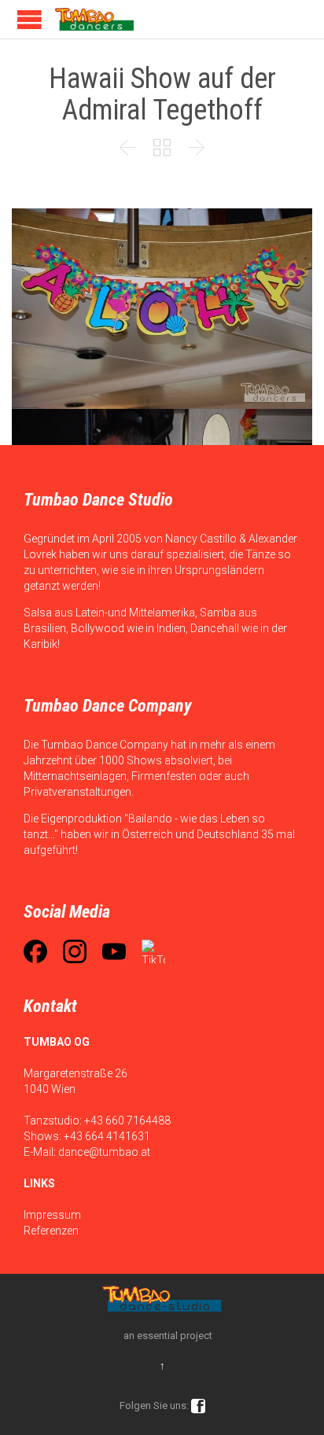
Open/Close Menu (29, 19)
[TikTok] (153, 951)
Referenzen (51, 1230)
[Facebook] (35, 951)
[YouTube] (114, 951)
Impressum (52, 1215)
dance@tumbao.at (104, 1152)
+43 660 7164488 (127, 1120)
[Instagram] (75, 951)
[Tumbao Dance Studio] (94, 19)
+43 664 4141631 (107, 1136)
